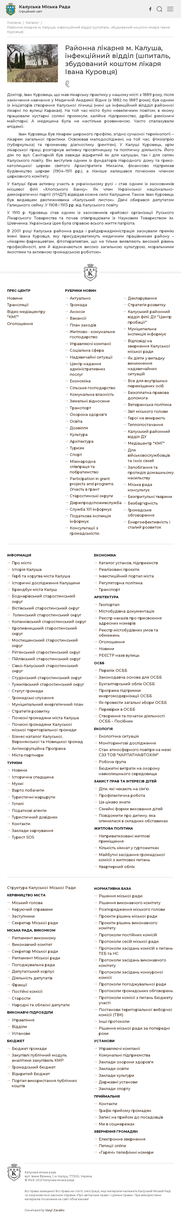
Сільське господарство (92, 388)
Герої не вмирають (146, 418)
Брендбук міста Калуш (34, 589)
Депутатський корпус (33, 971)
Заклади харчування (32, 830)
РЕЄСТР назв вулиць (119, 655)
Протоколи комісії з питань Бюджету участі (136, 1000)
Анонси (77, 311)
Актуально (80, 298)
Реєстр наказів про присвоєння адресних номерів (130, 621)
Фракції (19, 985)
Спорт (76, 454)
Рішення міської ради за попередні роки (134, 1031)
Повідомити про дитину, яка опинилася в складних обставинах (133, 818)
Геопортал (109, 604)
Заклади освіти (114, 1068)
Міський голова (27, 903)
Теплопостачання (145, 424)
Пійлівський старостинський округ (46, 659)
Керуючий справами (32, 909)
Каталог (32, 23)
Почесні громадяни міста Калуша (45, 718)
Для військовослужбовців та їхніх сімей (149, 455)
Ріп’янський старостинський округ (46, 652)
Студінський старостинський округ (47, 678)
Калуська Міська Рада (44, 8)
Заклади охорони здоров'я (126, 1062)
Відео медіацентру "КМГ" (26, 314)
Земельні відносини (90, 401)
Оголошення (20, 324)
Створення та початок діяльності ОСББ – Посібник (132, 718)
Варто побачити (28, 790)
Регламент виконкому (34, 938)
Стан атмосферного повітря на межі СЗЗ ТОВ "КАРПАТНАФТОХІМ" (135, 752)
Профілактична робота (122, 795)
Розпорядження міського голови (132, 909)
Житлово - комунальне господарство (92, 334)
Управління (23, 1020)
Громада (78, 305)
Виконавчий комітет (32, 944)
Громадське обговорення (141, 513)
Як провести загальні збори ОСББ (133, 702)
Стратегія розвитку (147, 305)
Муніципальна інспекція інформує (147, 331)
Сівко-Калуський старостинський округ (45, 668)
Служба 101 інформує (91, 509)
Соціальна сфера (87, 350)
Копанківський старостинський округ (49, 621)
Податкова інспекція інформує (90, 518)
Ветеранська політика (150, 404)
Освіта (76, 421)
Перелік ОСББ (113, 670)
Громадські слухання (33, 698)
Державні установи (118, 1082)
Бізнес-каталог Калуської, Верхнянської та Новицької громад (47, 739)
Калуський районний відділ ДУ (149, 434)
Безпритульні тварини (150, 496)
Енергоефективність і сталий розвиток (149, 525)
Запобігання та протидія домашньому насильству (151, 472)
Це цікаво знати (115, 802)
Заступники (23, 916)
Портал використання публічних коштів (44, 1083)
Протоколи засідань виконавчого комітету (132, 963)
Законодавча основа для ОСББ (130, 677)
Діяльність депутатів (32, 978)
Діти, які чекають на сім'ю (124, 789)
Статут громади (27, 691)
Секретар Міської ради (35, 923)
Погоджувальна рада (33, 965)
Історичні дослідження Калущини (46, 583)
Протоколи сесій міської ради (129, 941)
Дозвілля (79, 428)
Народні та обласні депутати (41, 1005)
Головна (14, 23)
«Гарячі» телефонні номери (126, 1152)
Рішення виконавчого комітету (129, 903)
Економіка (80, 381)
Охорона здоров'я (88, 414)
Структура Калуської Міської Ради (41, 888)
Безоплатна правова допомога (148, 395)
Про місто (22, 563)
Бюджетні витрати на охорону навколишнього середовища (129, 771)
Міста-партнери (28, 755)
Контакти (21, 824)
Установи (21, 1033)
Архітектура (82, 441)
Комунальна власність (92, 394)
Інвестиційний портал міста (126, 576)
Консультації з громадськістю (84, 530)
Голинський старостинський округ (46, 615)
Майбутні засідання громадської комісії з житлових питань (132, 857)
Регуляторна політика (121, 583)
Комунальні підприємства (124, 1055)
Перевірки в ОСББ (117, 709)
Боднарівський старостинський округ (43, 599)
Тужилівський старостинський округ (48, 684)
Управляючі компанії (90, 344)
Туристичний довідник (35, 817)
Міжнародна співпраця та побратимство (84, 466)
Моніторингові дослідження (127, 743)
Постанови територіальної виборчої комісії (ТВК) (135, 1012)
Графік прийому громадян (125, 1110)
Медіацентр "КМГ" (146, 443)
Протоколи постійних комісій (128, 935)
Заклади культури (116, 1075)
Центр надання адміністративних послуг (87, 369)
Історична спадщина (33, 777)
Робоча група (112, 762)
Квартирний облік (117, 867)
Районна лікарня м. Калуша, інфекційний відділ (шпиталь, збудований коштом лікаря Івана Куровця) (88, 29)
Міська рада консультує (140, 487)
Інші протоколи (114, 1021)
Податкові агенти (29, 810)
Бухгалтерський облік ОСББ (127, 684)
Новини (15, 298)
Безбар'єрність (143, 503)
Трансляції (18, 305)
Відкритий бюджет (31, 1074)
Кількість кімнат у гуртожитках (129, 848)
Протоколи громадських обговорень (136, 991)
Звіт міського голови (148, 411)
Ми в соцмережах (117, 1124)
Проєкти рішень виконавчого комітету (128, 925)
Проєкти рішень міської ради (128, 916)
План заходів (83, 325)
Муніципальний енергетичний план (47, 704)
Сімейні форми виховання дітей (131, 809)
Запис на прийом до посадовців (131, 1117)
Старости (21, 998)
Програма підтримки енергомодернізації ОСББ (125, 693)
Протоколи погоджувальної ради (132, 984)
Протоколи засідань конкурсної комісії (131, 975)
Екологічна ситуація (119, 736)
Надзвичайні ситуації (91, 357)
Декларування (142, 298)
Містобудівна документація (126, 611)
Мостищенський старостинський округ (45, 643)
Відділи (19, 1026)
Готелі (18, 804)
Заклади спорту (114, 1088)
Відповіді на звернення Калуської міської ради (149, 346)
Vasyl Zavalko (55, 1210)
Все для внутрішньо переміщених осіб (148, 383)
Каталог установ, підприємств (128, 563)
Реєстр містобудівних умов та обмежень (128, 633)
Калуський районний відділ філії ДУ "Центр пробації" (150, 317)
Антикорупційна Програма (39, 748)
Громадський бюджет (34, 1067)
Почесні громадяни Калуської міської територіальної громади (44, 727)
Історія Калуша (27, 569)
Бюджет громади (29, 1048)
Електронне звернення (122, 1139)
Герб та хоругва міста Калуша (41, 576)
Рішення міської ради (121, 896)
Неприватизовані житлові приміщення (124, 839)
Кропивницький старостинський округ (44, 631)
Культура (79, 434)
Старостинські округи (91, 496)
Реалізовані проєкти (119, 569)
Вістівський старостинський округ (45, 608)
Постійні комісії (27, 991)
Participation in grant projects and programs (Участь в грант (92, 484)
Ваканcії (78, 318)
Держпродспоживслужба (93, 503)
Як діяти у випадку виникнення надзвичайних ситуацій (146, 366)
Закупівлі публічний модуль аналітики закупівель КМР (39, 1058)
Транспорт (80, 408)
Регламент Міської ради (36, 958)
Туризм (77, 448)
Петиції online (112, 1146)
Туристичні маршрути (33, 797)
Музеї (18, 783)
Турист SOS (23, 837)
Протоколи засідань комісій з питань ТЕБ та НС (136, 951)
